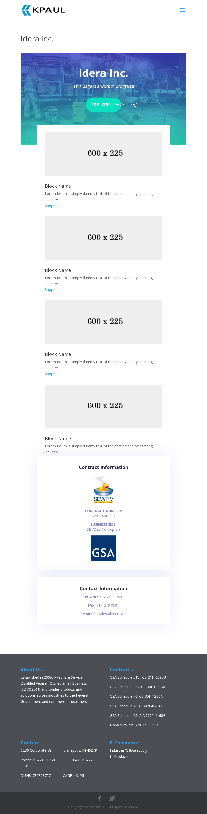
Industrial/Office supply (128, 750)
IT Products (119, 756)
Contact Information (103, 588)
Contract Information (103, 467)
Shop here (53, 205)
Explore (101, 104)
